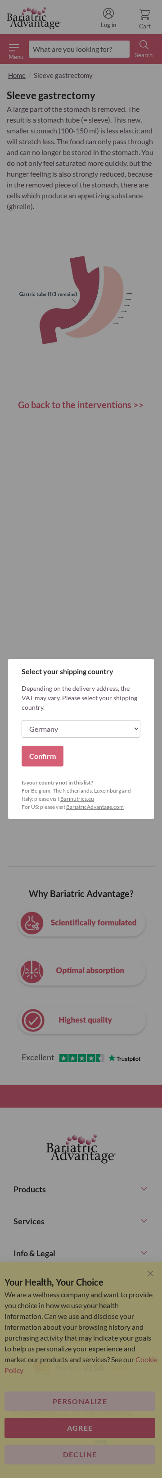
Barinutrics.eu (77, 798)
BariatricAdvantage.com (95, 806)
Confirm (42, 756)
